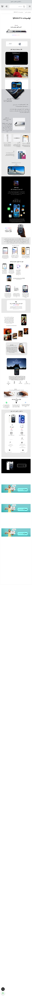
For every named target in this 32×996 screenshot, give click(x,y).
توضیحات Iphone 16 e (18, 12)
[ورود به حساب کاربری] (6, 6)
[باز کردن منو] (29, 6)
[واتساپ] (3, 993)
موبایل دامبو (28, 12)
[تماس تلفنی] (3, 989)
